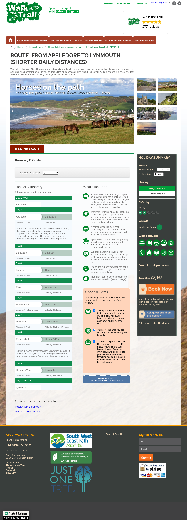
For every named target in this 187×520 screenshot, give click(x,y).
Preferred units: (146, 174)
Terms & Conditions (115, 434)
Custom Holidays (36, 47)
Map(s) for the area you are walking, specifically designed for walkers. (112, 332)
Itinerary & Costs (27, 149)
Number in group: (30, 172)
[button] (97, 80)
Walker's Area (124, 4)
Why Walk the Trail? (144, 40)
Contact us (141, 4)
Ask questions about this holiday (154, 323)
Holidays (20, 47)
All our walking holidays (118, 40)
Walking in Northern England (66, 40)
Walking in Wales (93, 40)
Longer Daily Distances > (27, 411)
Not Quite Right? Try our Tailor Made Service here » (106, 379)
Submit (146, 457)
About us (108, 4)
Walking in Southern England (32, 40)
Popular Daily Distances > (28, 407)
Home (11, 47)
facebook (174, 3)
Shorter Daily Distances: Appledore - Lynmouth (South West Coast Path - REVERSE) (83, 47)
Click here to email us (16, 450)
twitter (179, 3)
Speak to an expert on (64, 10)
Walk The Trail (24, 13)
